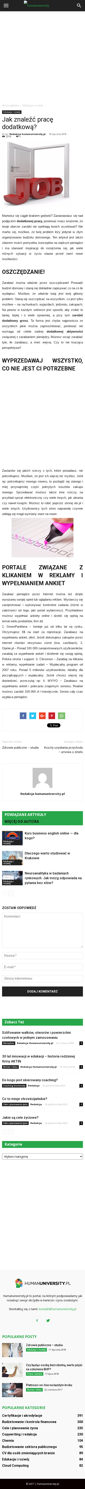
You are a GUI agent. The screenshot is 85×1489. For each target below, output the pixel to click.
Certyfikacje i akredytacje (22, 1416)
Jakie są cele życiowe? (20, 1117)
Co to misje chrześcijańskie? (24, 1099)
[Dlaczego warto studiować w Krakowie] (12, 858)
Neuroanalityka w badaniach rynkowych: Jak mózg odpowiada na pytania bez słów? (53, 878)
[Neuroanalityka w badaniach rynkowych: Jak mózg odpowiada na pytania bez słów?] (12, 878)
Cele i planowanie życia (15, 1104)
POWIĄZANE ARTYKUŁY (25, 814)
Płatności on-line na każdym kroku (49, 1385)
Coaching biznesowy (14, 1085)
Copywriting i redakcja (19, 1434)
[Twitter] (48, 1321)
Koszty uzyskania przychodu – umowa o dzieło (63, 750)
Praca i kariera (34, 1373)
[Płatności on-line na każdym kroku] (12, 1390)
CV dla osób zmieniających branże (28, 1453)
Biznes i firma (10, 1066)
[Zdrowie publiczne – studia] (12, 1350)
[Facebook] (37, 1321)
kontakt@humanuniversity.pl (57, 1309)
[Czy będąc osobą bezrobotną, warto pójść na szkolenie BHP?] (12, 1370)
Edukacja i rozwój (11, 112)
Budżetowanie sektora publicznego (29, 1447)
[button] (79, 5)
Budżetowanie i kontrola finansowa (29, 1422)
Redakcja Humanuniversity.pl (35, 1043)
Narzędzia (8, 1043)
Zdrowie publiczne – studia (20, 747)
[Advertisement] (42, 56)
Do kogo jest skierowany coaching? (30, 1080)
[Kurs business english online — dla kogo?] (12, 838)
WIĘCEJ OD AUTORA (22, 821)
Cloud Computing (15, 1466)
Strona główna (10, 105)
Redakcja (34, 1085)
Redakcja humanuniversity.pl (27, 134)
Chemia (8, 1441)
